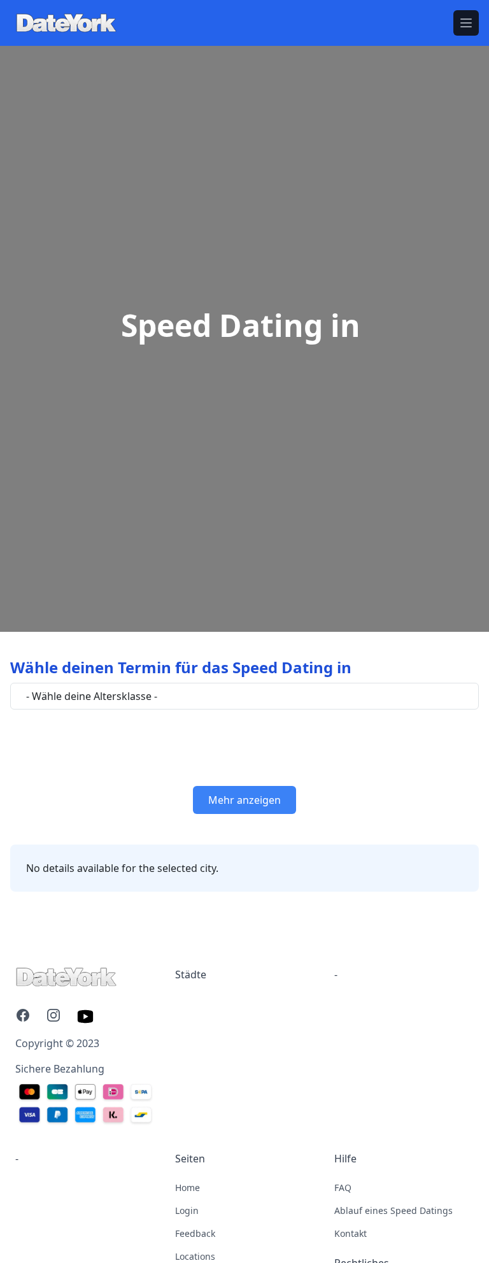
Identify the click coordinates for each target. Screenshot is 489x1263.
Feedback (195, 1233)
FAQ (342, 1187)
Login (187, 1210)
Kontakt (350, 1233)
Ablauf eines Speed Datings (393, 1210)
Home (187, 1187)
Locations (195, 1256)
